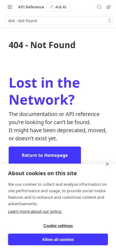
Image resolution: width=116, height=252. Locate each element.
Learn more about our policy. (35, 211)
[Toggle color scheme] (109, 6)
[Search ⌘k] (99, 6)
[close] (107, 163)
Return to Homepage (45, 155)
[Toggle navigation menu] (9, 6)
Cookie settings (58, 225)
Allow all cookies (58, 239)
